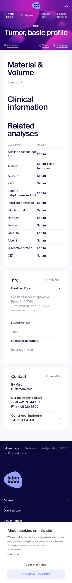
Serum (41, 154)
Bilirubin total (16, 210)
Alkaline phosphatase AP (22, 154)
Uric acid (13, 218)
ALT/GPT (13, 176)
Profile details (62, 16)
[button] (36, 288)
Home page (9, 16)
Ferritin (12, 225)
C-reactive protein (20, 248)
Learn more (13, 554)
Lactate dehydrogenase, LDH (22, 193)
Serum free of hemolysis (46, 166)
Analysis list (44, 16)
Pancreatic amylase (21, 203)
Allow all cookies (36, 574)
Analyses (27, 15)
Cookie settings (36, 564)
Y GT (11, 183)
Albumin (13, 240)
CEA (10, 255)
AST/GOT (14, 166)
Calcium (13, 233)
